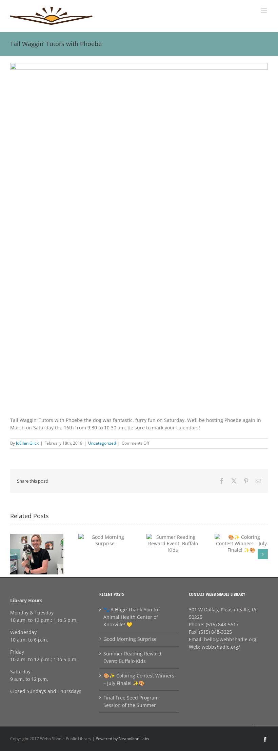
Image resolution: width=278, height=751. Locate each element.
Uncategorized (102, 443)
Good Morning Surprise (130, 639)
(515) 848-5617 (222, 624)
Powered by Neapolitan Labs (122, 739)
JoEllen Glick (27, 443)
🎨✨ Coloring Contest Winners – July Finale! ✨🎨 (138, 679)
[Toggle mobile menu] (264, 10)
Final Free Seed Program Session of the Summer (131, 701)
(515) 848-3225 (215, 632)
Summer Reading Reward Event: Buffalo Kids (132, 657)
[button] (15, 554)
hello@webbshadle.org (230, 639)
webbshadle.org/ (221, 647)
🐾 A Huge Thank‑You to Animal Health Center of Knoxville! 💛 (130, 617)
